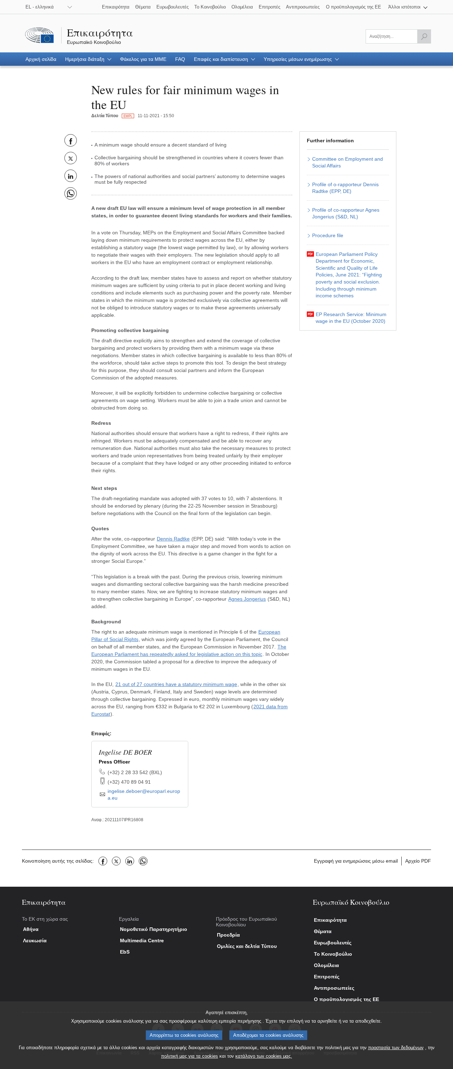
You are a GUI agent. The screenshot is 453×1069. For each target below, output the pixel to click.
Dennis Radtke (173, 539)
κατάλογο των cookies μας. (263, 1056)
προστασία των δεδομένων (396, 1047)
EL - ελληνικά (39, 7)
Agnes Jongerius (247, 599)
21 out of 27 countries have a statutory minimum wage (176, 684)
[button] (408, 7)
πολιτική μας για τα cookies (189, 1056)
